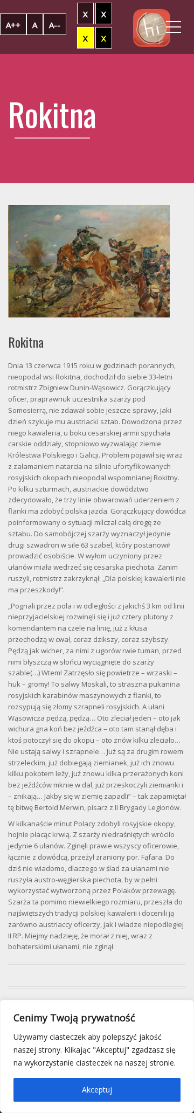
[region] (97, 1056)
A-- (54, 24)
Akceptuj (97, 1089)
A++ (13, 24)
